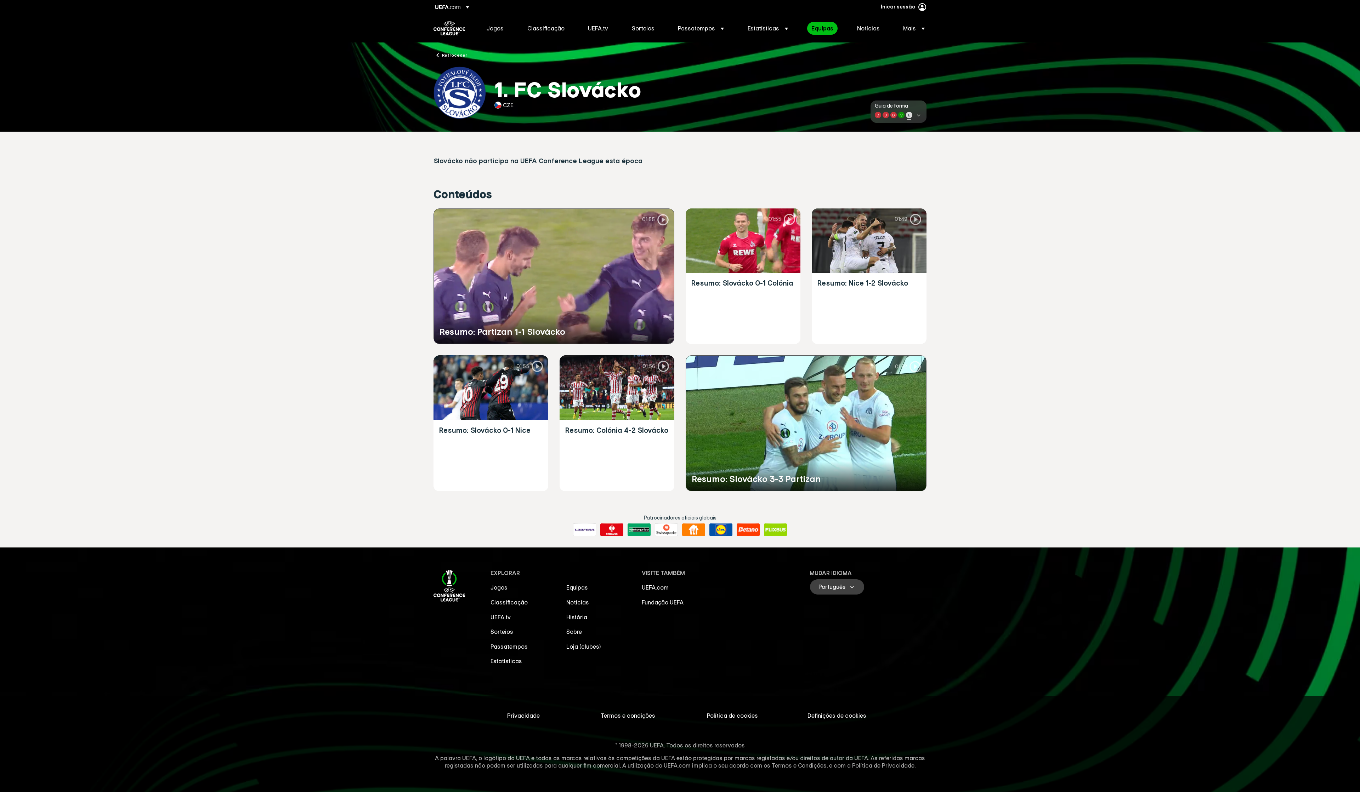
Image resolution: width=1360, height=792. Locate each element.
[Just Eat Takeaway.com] (693, 529)
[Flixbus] (775, 529)
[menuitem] (498, 28)
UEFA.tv (501, 617)
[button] (701, 28)
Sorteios (502, 632)
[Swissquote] (666, 529)
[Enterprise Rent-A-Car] (639, 529)
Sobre (574, 632)
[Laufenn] (584, 529)
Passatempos (509, 646)
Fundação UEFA (663, 602)
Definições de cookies (837, 715)
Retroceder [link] (454, 54)
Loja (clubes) (583, 646)
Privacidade (523, 715)
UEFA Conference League (449, 28)
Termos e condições (628, 715)
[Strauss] (611, 529)
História (576, 617)
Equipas (577, 587)
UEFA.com (655, 587)
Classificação (509, 602)
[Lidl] (720, 529)
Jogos (499, 587)
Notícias (577, 602)
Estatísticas (506, 661)
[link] (495, 28)
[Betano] (748, 529)
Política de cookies (732, 715)
